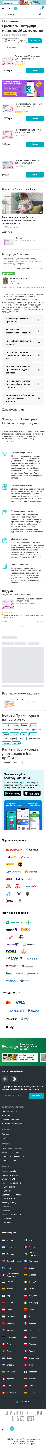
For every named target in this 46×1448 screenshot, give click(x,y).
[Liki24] (8, 1428)
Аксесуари (6, 1219)
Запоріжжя (18, 729)
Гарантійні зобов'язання (12, 1148)
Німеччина (17, 763)
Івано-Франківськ (10, 725)
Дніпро (33, 725)
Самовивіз (34, 47)
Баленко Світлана (18, 278)
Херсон (22, 738)
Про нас (5, 1134)
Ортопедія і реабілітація (12, 1195)
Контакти (6, 1116)
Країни (5, 1138)
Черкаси (6, 743)
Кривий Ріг (36, 729)
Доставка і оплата (9, 1112)
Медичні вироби (8, 1187)
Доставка (11, 47)
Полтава (33, 734)
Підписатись (37, 1096)
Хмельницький (33, 738)
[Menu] (3, 8)
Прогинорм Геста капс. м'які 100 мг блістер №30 (28, 161)
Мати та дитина (8, 1199)
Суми (5, 738)
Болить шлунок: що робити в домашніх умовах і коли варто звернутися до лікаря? (18, 218)
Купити (35, 71)
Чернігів (16, 743)
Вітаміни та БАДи (9, 1179)
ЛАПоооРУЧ (7, 1207)
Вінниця (24, 725)
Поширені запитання (10, 1120)
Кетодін (19, 699)
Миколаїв (14, 734)
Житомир (7, 729)
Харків (13, 738)
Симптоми (6, 1223)
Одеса (23, 734)
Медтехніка (6, 1191)
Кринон (18, 238)
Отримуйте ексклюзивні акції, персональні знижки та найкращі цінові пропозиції (22, 1088)
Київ (27, 729)
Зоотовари (6, 1211)
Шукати (40, 14)
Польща (6, 763)
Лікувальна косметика (11, 1183)
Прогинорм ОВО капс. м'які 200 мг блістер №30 (28, 57)
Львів (5, 734)
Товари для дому (9, 1203)
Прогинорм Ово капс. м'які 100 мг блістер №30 (28, 131)
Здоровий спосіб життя (11, 1215)
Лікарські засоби (9, 1171)
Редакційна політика (10, 1152)
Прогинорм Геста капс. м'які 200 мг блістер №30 (28, 105)
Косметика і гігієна (10, 1175)
